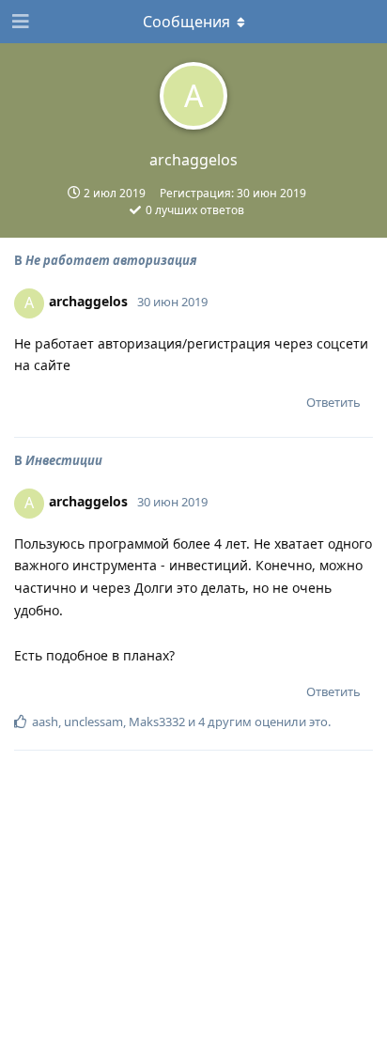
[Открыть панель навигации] (19, 21)
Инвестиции (63, 460)
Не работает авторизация (111, 260)
